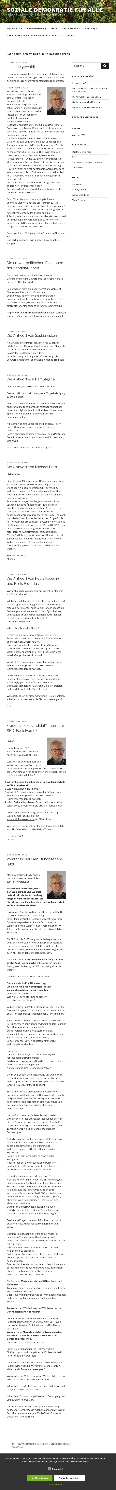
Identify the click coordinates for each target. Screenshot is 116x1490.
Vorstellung (77, 167)
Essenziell (57, 1469)
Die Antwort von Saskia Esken (32, 335)
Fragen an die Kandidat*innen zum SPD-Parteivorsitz (33, 35)
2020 (41, 665)
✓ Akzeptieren (40, 1478)
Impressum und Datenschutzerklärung (26, 28)
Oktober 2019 (78, 135)
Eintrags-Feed (79, 189)
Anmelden (77, 184)
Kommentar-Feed (80, 195)
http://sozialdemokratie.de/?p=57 (29, 829)
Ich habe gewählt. (21, 66)
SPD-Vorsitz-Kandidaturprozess (87, 162)
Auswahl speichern (69, 1478)
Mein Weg (90, 28)
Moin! (54, 28)
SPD (70, 35)
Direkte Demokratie (81, 152)
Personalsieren (55, 1484)
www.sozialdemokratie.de (21, 819)
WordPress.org (79, 200)
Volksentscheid (70, 28)
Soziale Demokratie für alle (55, 10)
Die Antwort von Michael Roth (32, 467)
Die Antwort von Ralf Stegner (31, 379)
